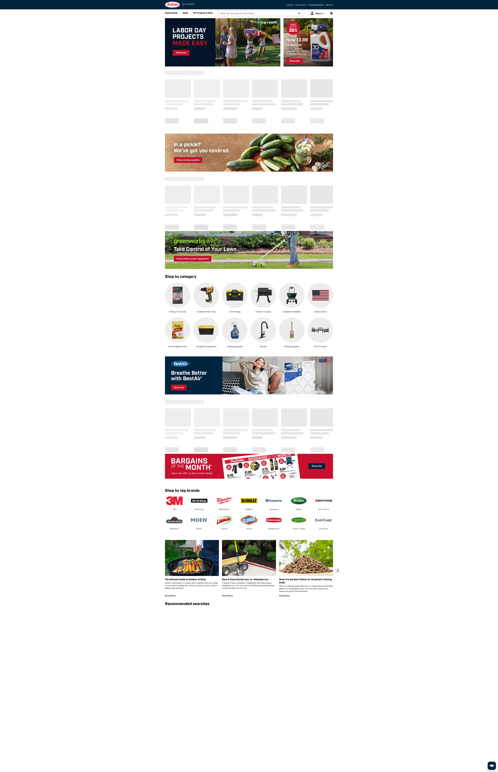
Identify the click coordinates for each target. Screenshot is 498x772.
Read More (170, 595)
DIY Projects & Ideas (203, 13)
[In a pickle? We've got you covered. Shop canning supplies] (249, 153)
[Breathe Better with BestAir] (249, 375)
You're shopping (188, 4)
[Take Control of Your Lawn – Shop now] (249, 250)
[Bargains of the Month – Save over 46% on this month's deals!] (249, 466)
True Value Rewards (316, 5)
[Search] (299, 13)
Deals (185, 13)
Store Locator (300, 5)
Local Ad (289, 5)
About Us (329, 5)
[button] (318, 13)
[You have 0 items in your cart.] (331, 13)
